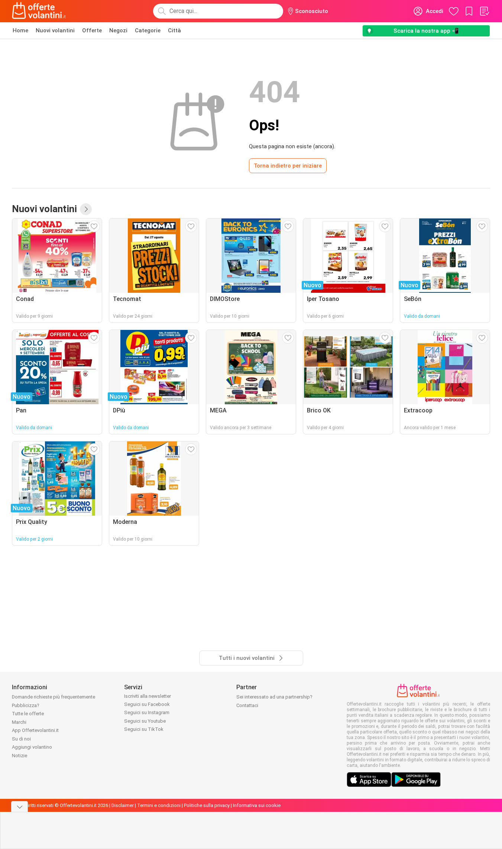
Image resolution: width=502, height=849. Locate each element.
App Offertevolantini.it (35, 730)
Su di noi (21, 739)
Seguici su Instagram (146, 712)
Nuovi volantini (55, 30)
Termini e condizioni (159, 805)
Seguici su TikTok (143, 729)
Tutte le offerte (28, 713)
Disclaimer (122, 805)
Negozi (118, 30)
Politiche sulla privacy (207, 805)
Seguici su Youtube (145, 721)
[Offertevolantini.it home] (39, 11)
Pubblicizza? (25, 705)
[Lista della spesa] (484, 11)
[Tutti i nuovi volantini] (86, 209)
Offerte (92, 30)
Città (174, 30)
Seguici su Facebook (147, 704)
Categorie (148, 30)
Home (20, 30)
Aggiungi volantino (32, 747)
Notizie (19, 755)
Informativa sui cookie (257, 805)
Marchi (19, 722)
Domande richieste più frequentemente (53, 697)
